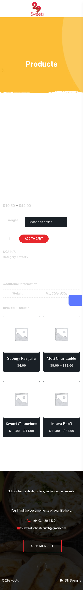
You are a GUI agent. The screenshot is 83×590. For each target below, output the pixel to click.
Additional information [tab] (21, 270)
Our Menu (40, 546)
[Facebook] (42, 566)
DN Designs (73, 580)
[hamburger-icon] (7, 9)
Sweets (22, 257)
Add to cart (34, 239)
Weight (13, 220)
